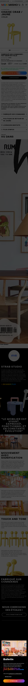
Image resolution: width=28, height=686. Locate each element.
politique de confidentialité (15, 673)
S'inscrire (13, 681)
